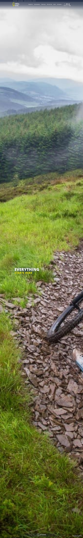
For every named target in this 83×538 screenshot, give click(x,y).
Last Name (39, 272)
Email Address (40, 265)
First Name (39, 268)
